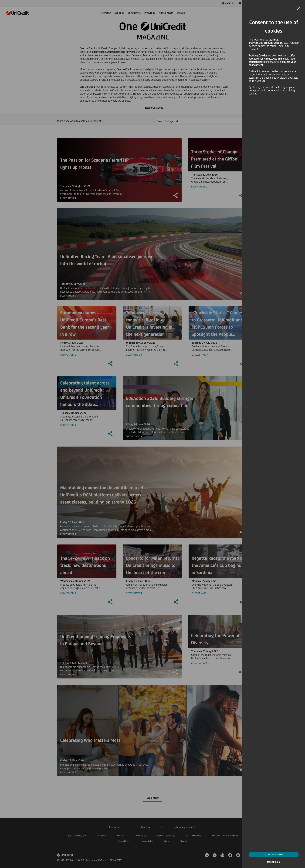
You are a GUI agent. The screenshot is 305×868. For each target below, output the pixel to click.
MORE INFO (272, 862)
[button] (298, 8)
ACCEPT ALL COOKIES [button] (273, 854)
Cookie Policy (271, 77)
